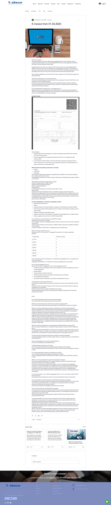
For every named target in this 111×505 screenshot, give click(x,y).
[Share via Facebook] (32, 415)
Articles (37, 493)
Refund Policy (56, 491)
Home (37, 485)
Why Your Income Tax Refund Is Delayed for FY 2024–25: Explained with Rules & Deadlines (34, 432)
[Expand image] (47, 43)
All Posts (27, 11)
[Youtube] (10, 503)
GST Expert (33, 11)
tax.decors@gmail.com (80, 485)
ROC (44, 11)
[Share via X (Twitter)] (35, 415)
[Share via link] (41, 415)
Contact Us (38, 491)
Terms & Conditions (57, 488)
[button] (47, 3)
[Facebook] (8, 503)
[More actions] (78, 20)
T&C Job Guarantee (57, 493)
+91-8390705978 (51, 478)
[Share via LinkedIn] (38, 415)
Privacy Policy (56, 485)
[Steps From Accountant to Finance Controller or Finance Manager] (76, 434)
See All (84, 426)
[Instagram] (5, 503)
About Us (38, 488)
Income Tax (50, 11)
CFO (40, 11)
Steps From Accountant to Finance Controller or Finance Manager (76, 442)
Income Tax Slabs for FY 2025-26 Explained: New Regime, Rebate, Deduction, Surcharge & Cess (55, 432)
